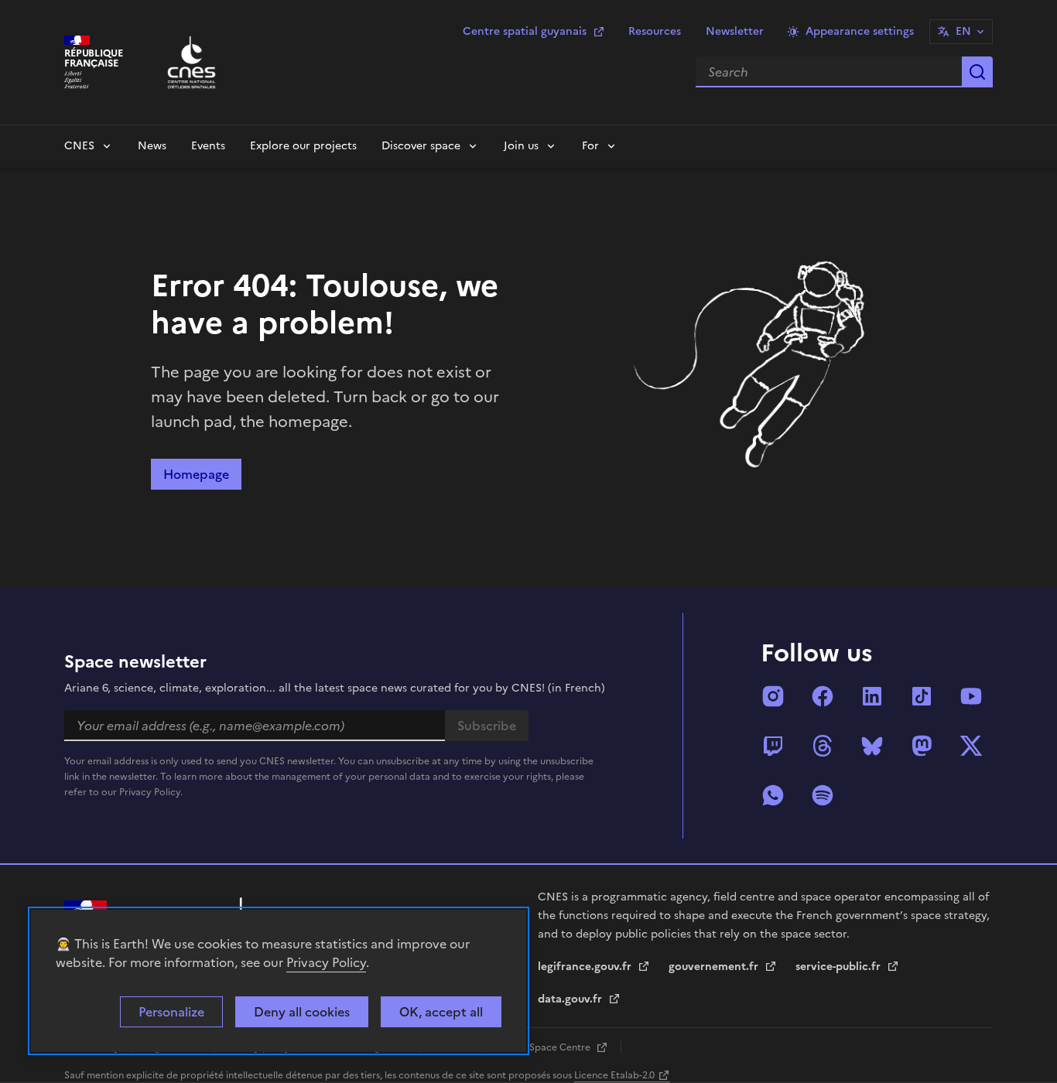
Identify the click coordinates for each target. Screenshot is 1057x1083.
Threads (822, 745)
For (590, 146)
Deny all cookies (302, 1012)
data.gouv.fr (571, 999)
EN (963, 31)
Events (208, 146)
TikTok (921, 696)
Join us (521, 146)
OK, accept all (441, 1012)
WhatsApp (773, 795)
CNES (79, 146)
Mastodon (921, 745)
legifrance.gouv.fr (586, 966)
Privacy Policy (326, 962)
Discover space (420, 146)
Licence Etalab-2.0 (614, 1075)
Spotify (822, 795)
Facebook (822, 696)
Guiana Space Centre (544, 1047)
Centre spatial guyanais (525, 31)
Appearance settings (860, 31)
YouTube (971, 696)
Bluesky (872, 745)
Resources (654, 31)
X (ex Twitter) (971, 745)
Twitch (773, 745)
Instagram (773, 696)
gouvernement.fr (715, 966)
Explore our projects (303, 146)
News (152, 146)
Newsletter (735, 31)
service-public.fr (839, 966)
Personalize (171, 1012)
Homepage (196, 474)
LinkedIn (872, 696)
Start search (977, 71)
